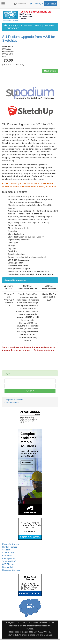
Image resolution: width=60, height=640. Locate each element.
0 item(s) (37, 3)
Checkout (51, 4)
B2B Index (7, 555)
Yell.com (6, 550)
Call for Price (51, 71)
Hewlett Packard (9, 547)
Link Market (7, 567)
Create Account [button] (12, 402)
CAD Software (25, 25)
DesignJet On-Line (10, 544)
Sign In (31, 391)
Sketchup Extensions (44, 25)
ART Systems (8, 558)
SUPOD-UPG (13, 28)
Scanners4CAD (9, 561)
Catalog (12, 25)
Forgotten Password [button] (14, 399)
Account (20, 3)
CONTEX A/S (8, 552)
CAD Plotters (8, 564)
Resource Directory (11, 570)
